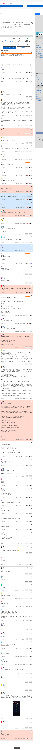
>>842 (2, 77)
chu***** (3, 585)
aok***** (3, 286)
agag (3, 227)
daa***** (3, 92)
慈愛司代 (3, 350)
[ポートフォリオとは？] (5, 10)
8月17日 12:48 (28, 226)
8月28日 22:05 (28, 91)
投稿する (16, 747)
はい (27, 72)
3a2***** (3, 137)
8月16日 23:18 (28, 277)
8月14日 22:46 (28, 366)
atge (3, 547)
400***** (3, 245)
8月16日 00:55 (28, 326)
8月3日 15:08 (28, 676)
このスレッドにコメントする (9, 47)
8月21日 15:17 (28, 145)
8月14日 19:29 (28, 478)
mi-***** (3, 100)
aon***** (3, 668)
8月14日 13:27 (28, 641)
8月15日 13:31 (28, 334)
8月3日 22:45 (28, 667)
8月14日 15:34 (28, 623)
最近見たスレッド (3, 13)
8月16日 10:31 (28, 318)
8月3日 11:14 (28, 684)
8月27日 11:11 (28, 99)
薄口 (3, 624)
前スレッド (31, 34)
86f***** (3, 609)
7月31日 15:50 (28, 730)
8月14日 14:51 (28, 632)
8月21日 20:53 (28, 136)
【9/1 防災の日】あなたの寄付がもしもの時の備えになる (9, 0)
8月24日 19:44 (28, 128)
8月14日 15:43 (28, 584)
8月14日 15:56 (28, 546)
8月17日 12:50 (28, 218)
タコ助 (3, 722)
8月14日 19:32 (28, 468)
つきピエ (3, 327)
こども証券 (4, 146)
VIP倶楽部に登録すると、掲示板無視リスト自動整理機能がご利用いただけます (12, 31)
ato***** (3, 219)
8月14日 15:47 (28, 567)
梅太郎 (3, 237)
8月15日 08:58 (28, 349)
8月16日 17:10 (28, 285)
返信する (3, 72)
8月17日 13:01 (28, 210)
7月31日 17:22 (28, 721)
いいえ (30, 72)
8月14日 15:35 (28, 608)
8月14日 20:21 (28, 401)
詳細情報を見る (24, 47)
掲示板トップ (2, 7)
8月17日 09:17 (28, 244)
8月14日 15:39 (28, 592)
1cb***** (3, 685)
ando (3, 129)
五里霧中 (3, 154)
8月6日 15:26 (28, 659)
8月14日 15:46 (28, 576)
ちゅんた (3, 211)
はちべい (3, 402)
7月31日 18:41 (28, 692)
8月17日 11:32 (28, 236)
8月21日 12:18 (28, 153)
